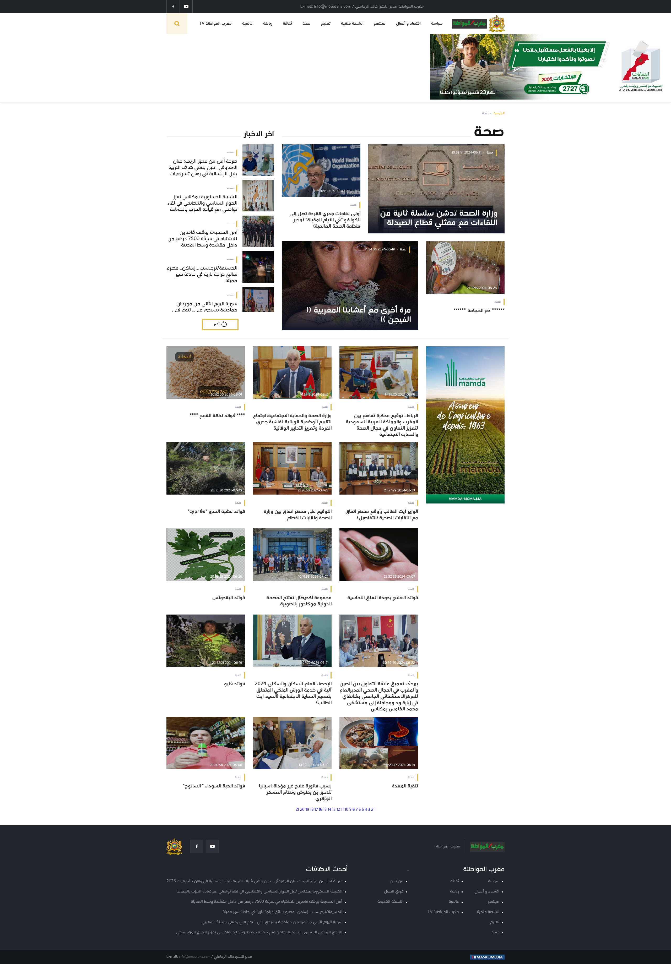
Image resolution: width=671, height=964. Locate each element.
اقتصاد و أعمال (408, 23)
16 (320, 809)
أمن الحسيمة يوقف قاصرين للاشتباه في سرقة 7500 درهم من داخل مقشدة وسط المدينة (266, 902)
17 (316, 809)
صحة (306, 23)
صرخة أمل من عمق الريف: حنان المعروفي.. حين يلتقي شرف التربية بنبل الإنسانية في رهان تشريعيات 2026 (254, 881)
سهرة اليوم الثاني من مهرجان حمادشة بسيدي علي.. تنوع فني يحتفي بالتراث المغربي (272, 922)
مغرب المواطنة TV (215, 23)
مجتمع (380, 23)
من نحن (396, 881)
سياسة (437, 23)
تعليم (326, 23)
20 (302, 809)
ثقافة (287, 23)
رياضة (267, 23)
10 (346, 809)
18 (311, 809)
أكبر (216, 324)
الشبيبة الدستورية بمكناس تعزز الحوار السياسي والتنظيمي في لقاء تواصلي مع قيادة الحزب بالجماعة (259, 891)
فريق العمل (393, 891)
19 (307, 809)
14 (329, 809)
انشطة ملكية (352, 23)
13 (334, 809)
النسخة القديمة (390, 902)
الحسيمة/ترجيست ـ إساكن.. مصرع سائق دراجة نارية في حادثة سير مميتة (282, 912)
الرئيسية (499, 113)
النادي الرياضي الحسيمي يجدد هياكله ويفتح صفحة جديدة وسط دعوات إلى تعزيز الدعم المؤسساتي (259, 932)
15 (325, 809)
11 (342, 809)
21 (297, 809)
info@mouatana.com (194, 957)
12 (338, 809)
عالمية (247, 23)
